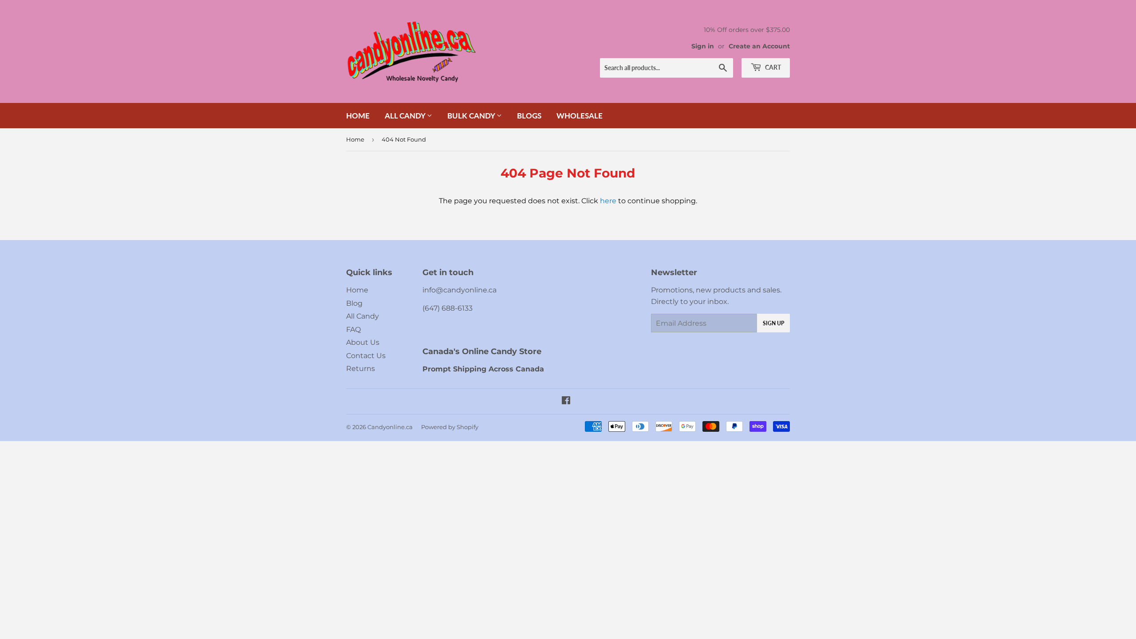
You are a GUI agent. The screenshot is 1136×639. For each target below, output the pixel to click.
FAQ (353, 329)
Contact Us (366, 355)
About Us (362, 342)
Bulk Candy (472, 115)
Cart (772, 67)
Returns (360, 368)
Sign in (702, 46)
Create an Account (759, 46)
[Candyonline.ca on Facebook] (566, 401)
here (608, 201)
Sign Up (773, 323)
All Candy (406, 115)
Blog (354, 303)
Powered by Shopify (449, 426)
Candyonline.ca (390, 426)
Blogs (529, 115)
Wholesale (579, 115)
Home (358, 115)
